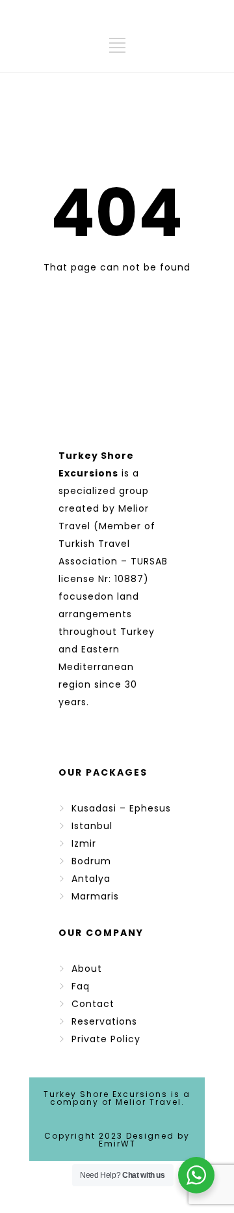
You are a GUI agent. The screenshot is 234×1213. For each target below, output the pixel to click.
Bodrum (91, 861)
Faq (81, 986)
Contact (93, 1003)
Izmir (84, 843)
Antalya (91, 878)
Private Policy (106, 1038)
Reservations (104, 1021)
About (87, 968)
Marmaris (95, 896)
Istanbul (92, 825)
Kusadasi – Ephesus (121, 808)
